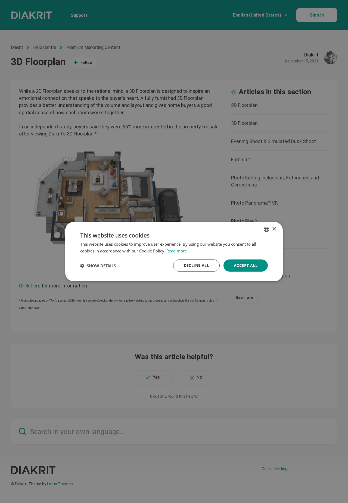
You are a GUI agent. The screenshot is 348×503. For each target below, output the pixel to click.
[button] (98, 265)
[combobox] (266, 229)
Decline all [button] (196, 265)
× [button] (274, 229)
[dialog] (174, 251)
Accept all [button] (245, 265)
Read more (176, 250)
